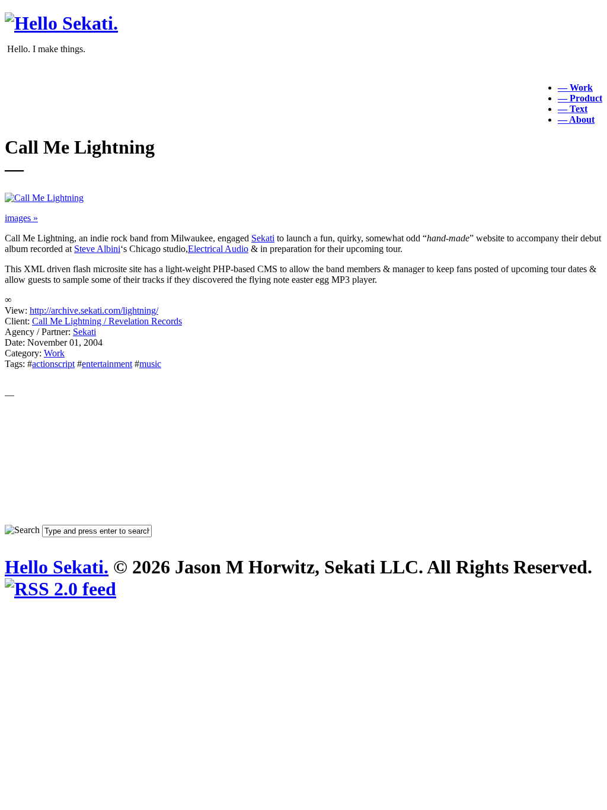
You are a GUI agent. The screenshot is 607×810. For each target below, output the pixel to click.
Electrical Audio (218, 249)
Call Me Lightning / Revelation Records (107, 321)
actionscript (53, 364)
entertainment (107, 364)
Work (54, 353)
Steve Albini (97, 249)
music (150, 364)
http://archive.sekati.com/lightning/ (94, 310)
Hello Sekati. (56, 567)
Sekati (262, 238)
